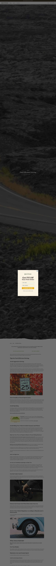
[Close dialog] (37, 271)
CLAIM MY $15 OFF (28, 288)
